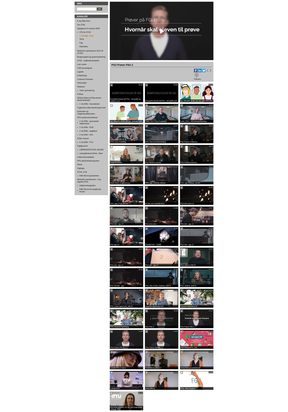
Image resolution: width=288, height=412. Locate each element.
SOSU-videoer (83, 138)
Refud (79, 164)
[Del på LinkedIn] (200, 72)
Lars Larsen (82, 64)
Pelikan (80, 94)
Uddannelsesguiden (87, 185)
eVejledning (82, 75)
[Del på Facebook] (196, 72)
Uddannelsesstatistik (85, 157)
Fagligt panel (82, 146)
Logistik (80, 72)
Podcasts (197, 79)
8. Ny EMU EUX (83, 21)
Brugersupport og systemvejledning (91, 57)
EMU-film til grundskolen (89, 176)
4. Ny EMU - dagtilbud (88, 131)
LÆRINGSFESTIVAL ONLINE (91, 150)
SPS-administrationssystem (88, 161)
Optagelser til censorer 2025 (88, 28)
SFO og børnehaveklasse (87, 117)
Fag (81, 43)
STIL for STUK (85, 32)
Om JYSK (81, 25)
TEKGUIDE (82, 83)
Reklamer (81, 87)
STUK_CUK (82, 172)
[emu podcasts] (196, 75)
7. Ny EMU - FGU (86, 36)
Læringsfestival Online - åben (91, 153)
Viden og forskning (86, 90)
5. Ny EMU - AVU (86, 135)
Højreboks (83, 46)
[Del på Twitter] (204, 72)
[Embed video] (209, 70)
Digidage (80, 168)
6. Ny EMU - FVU (86, 142)
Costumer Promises (85, 79)
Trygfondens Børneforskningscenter (91, 108)
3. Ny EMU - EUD (86, 127)
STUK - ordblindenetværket (88, 61)
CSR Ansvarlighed (84, 68)
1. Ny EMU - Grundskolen (89, 104)
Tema (81, 39)
